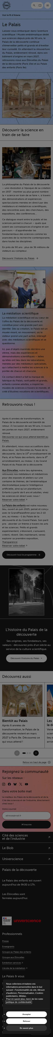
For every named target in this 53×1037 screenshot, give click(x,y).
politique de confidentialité (18, 1002)
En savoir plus (26, 1028)
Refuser (26, 1021)
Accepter (26, 1014)
